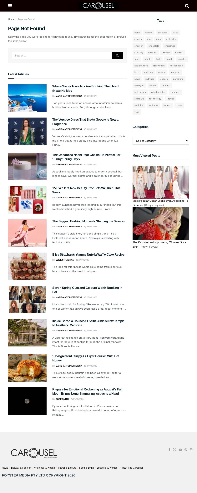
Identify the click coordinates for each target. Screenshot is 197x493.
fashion (166, 52)
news (137, 79)
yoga (179, 105)
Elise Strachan (65, 260)
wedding (139, 105)
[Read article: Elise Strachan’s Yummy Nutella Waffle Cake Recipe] (27, 266)
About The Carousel (132, 467)
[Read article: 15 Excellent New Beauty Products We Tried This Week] (27, 200)
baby (137, 32)
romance (175, 92)
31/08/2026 (91, 96)
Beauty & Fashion (21, 467)
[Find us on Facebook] (169, 449)
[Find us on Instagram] (191, 449)
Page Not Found (26, 19)
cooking (138, 52)
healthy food (141, 66)
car (149, 39)
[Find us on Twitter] (174, 449)
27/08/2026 (83, 260)
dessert (152, 52)
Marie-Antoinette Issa (69, 96)
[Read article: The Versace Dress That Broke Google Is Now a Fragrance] (27, 131)
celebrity (171, 39)
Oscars (164, 79)
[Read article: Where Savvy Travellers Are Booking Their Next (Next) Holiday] (27, 98)
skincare (139, 99)
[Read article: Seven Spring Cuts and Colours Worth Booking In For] (27, 299)
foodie (147, 59)
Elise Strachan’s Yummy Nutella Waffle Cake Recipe (88, 254)
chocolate (154, 46)
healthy (182, 59)
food (136, 59)
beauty (149, 32)
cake (175, 32)
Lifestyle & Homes (107, 467)
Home (11, 19)
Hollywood (159, 66)
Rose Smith (62, 399)
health (169, 59)
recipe (152, 85)
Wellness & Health (44, 467)
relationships (158, 92)
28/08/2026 (91, 164)
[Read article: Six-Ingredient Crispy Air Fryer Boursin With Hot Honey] (27, 368)
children (138, 46)
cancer (138, 39)
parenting (178, 79)
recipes (166, 85)
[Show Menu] (10, 6)
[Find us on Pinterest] (185, 449)
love (136, 72)
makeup (148, 72)
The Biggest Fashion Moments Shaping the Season (88, 221)
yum (136, 112)
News (5, 467)
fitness (179, 52)
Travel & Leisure (67, 467)
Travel (170, 99)
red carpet (140, 92)
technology (155, 99)
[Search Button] (187, 6)
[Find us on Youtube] (180, 449)
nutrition (149, 79)
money (161, 72)
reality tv (139, 85)
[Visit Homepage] (98, 6)
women (167, 105)
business (163, 32)
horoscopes (176, 66)
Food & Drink (86, 467)
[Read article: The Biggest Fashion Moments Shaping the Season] (27, 233)
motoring (175, 72)
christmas (169, 46)
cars (158, 39)
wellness (153, 105)
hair (158, 59)
